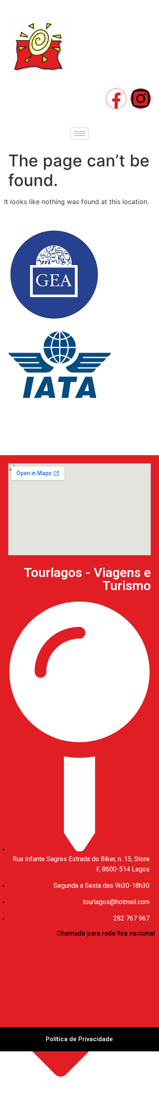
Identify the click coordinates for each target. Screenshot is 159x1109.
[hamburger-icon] (80, 133)
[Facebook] (116, 98)
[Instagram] (140, 98)
